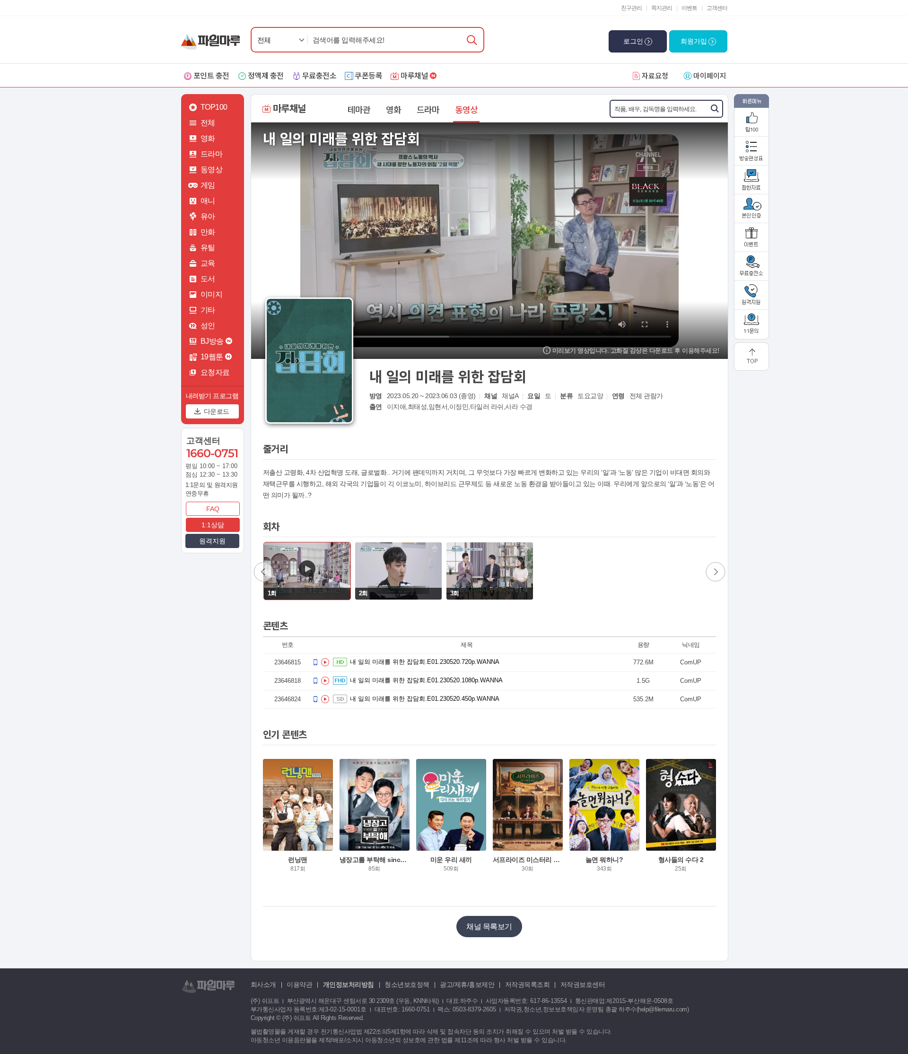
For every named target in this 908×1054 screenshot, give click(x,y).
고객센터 (717, 8)
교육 (208, 263)
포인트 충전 (211, 75)
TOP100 (214, 107)
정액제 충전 (266, 75)
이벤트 (689, 8)
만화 (208, 232)
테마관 (359, 109)
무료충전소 (319, 75)
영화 (208, 138)
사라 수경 (519, 406)
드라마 (212, 154)
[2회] (398, 570)
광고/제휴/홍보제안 (467, 984)
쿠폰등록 (368, 75)
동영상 (212, 170)
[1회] (307, 570)
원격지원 (212, 541)
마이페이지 (709, 75)
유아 (208, 216)
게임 (208, 185)
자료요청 (655, 75)
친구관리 (631, 8)
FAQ (212, 509)
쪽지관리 (661, 8)
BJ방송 (212, 341)
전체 (264, 40)
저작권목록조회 (527, 984)
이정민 (459, 406)
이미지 (212, 294)
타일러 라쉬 (487, 406)
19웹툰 (212, 357)
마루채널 (414, 75)
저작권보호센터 (582, 984)
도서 (208, 279)
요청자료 (215, 372)
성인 (208, 326)
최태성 (417, 406)
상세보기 (298, 843)
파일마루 (212, 37)
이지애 (396, 406)
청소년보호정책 (406, 984)
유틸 (208, 248)
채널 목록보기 (489, 927)
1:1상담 (212, 525)
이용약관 (299, 984)
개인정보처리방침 (348, 984)
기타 (208, 310)
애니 (208, 201)
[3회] (489, 570)
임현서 (438, 406)
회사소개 (263, 984)
